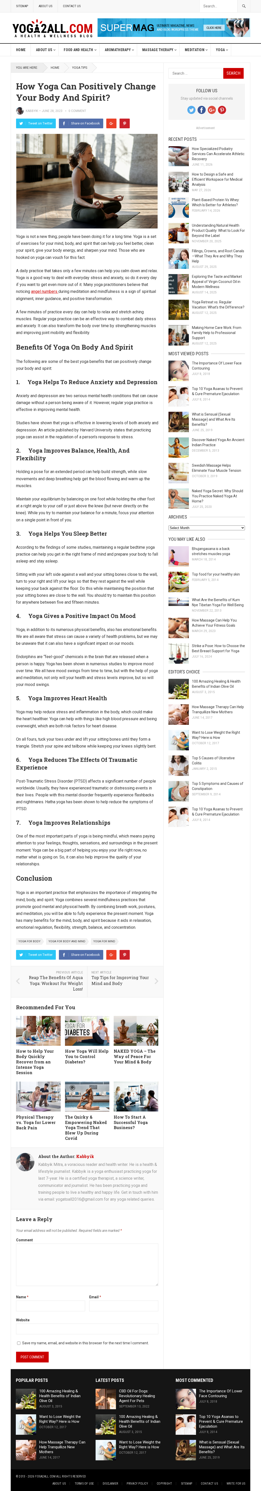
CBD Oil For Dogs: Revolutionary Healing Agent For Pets (137, 1396)
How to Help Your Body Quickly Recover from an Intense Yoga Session (35, 1061)
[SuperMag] (173, 35)
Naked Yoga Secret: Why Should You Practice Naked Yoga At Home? (217, 496)
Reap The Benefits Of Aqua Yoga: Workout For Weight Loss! (56, 983)
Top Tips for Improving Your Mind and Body (120, 980)
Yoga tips (79, 68)
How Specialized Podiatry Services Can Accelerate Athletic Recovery (218, 154)
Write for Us (236, 1483)
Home (20, 50)
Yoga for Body (29, 941)
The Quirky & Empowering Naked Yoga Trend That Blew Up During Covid (86, 1127)
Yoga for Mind (104, 941)
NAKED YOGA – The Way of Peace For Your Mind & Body (134, 1056)
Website (23, 1320)
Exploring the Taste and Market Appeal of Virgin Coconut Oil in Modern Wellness (217, 281)
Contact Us (72, 6)
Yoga (220, 50)
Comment (24, 1240)
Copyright (164, 1483)
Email (95, 1297)
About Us (45, 6)
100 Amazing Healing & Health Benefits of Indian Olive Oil (60, 1396)
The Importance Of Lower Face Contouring (220, 1393)
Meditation (194, 50)
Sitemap (22, 6)
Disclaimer (110, 1483)
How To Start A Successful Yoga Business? (131, 1122)
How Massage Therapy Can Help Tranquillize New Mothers (62, 1447)
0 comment (77, 111)
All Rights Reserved (71, 1476)
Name (22, 1297)
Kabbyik (32, 111)
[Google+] (111, 123)
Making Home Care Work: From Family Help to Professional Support (216, 333)
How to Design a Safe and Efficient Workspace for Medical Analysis (217, 179)
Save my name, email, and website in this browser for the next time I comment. (85, 1343)
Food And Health (78, 50)
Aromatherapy (118, 50)
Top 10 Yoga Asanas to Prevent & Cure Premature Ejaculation (221, 1421)
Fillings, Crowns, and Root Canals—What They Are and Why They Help (218, 256)
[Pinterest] (125, 123)
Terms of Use (84, 1483)
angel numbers (44, 291)
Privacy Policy (137, 1483)
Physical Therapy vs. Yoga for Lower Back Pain (36, 1122)
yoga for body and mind (66, 941)
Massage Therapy (157, 50)
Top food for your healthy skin (216, 574)
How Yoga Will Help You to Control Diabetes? (87, 1056)
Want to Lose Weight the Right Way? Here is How (60, 1419)
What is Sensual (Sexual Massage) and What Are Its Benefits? (213, 419)
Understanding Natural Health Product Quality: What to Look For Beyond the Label (218, 230)
